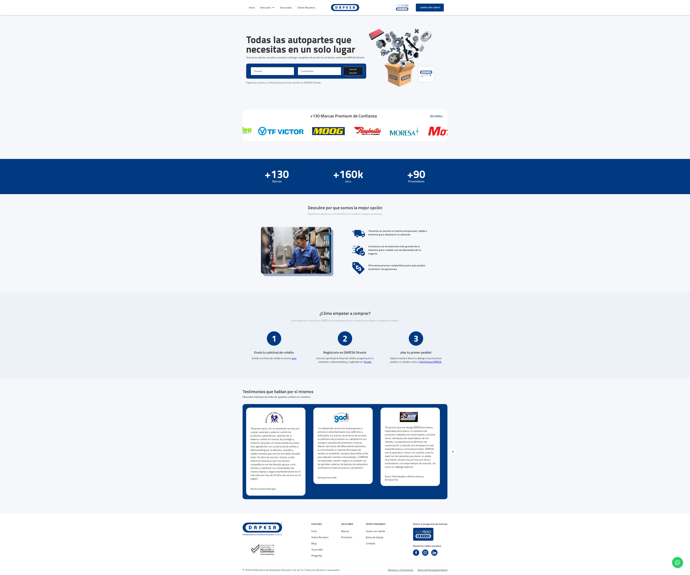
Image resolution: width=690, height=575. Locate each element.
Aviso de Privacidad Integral (432, 570)
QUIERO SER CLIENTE (430, 7)
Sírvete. (368, 362)
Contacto (370, 543)
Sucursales (286, 7)
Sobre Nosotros (306, 7)
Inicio (252, 7)
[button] (267, 7)
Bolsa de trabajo (374, 537)
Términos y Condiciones (400, 570)
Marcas (345, 531)
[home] (345, 7)
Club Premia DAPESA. (430, 362)
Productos (346, 537)
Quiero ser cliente (375, 531)
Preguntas (316, 555)
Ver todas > (436, 116)
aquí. (294, 358)
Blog (313, 543)
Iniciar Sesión (353, 71)
